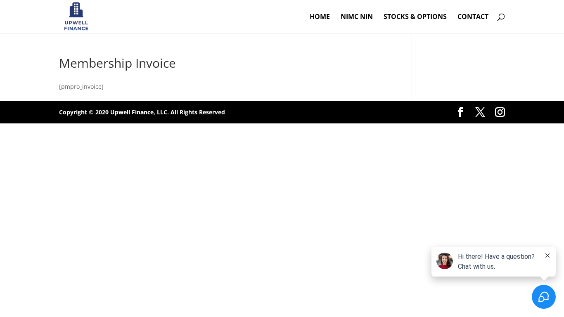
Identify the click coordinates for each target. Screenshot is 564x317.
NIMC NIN (357, 17)
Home (320, 17)
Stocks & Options (415, 17)
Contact (472, 17)
